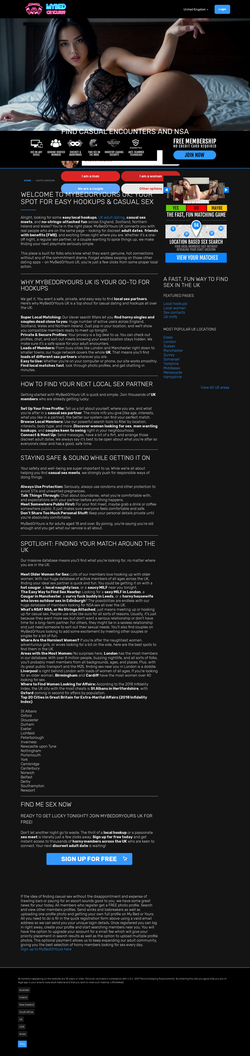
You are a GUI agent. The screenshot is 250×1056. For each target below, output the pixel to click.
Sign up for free (89, 859)
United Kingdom (195, 9)
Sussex (169, 346)
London (169, 341)
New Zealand (26, 1004)
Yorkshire (171, 363)
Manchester (173, 350)
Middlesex (171, 368)
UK (20, 1019)
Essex (168, 337)
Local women (174, 308)
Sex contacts (174, 312)
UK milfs (170, 317)
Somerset (171, 359)
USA (21, 1026)
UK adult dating (111, 217)
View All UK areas (215, 387)
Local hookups (175, 303)
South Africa (26, 1012)
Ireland (23, 997)
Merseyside (172, 372)
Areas (22, 1034)
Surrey (169, 355)
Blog (22, 1044)
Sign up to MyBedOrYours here (46, 949)
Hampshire (172, 377)
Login (222, 9)
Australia (24, 990)
